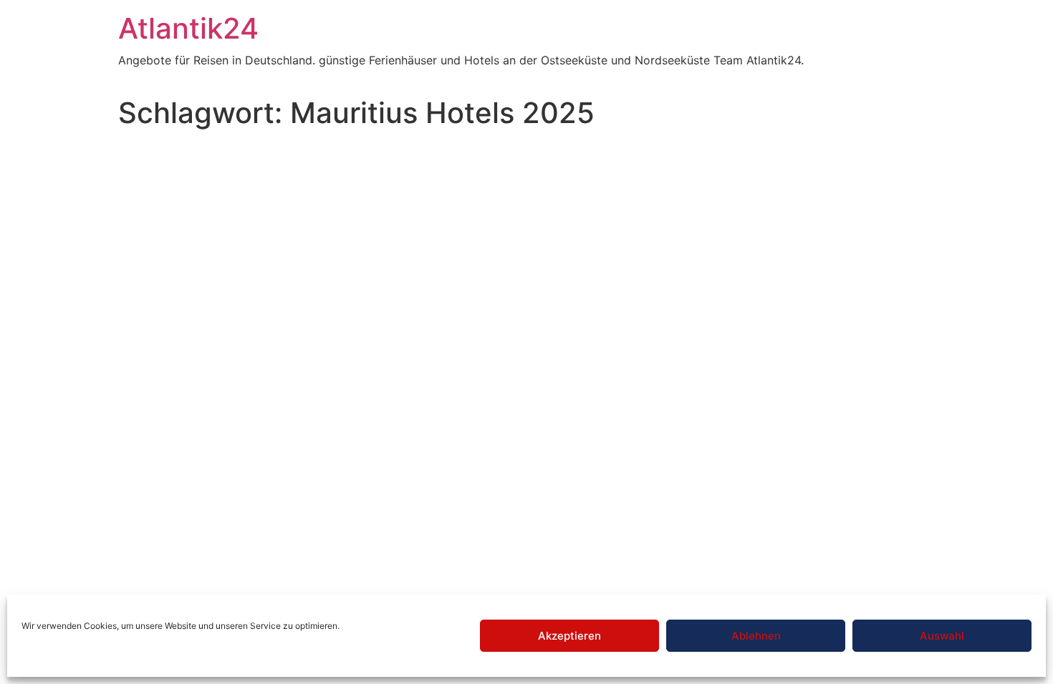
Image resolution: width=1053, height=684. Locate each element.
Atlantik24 (188, 28)
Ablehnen (756, 636)
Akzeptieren (569, 636)
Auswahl (942, 636)
